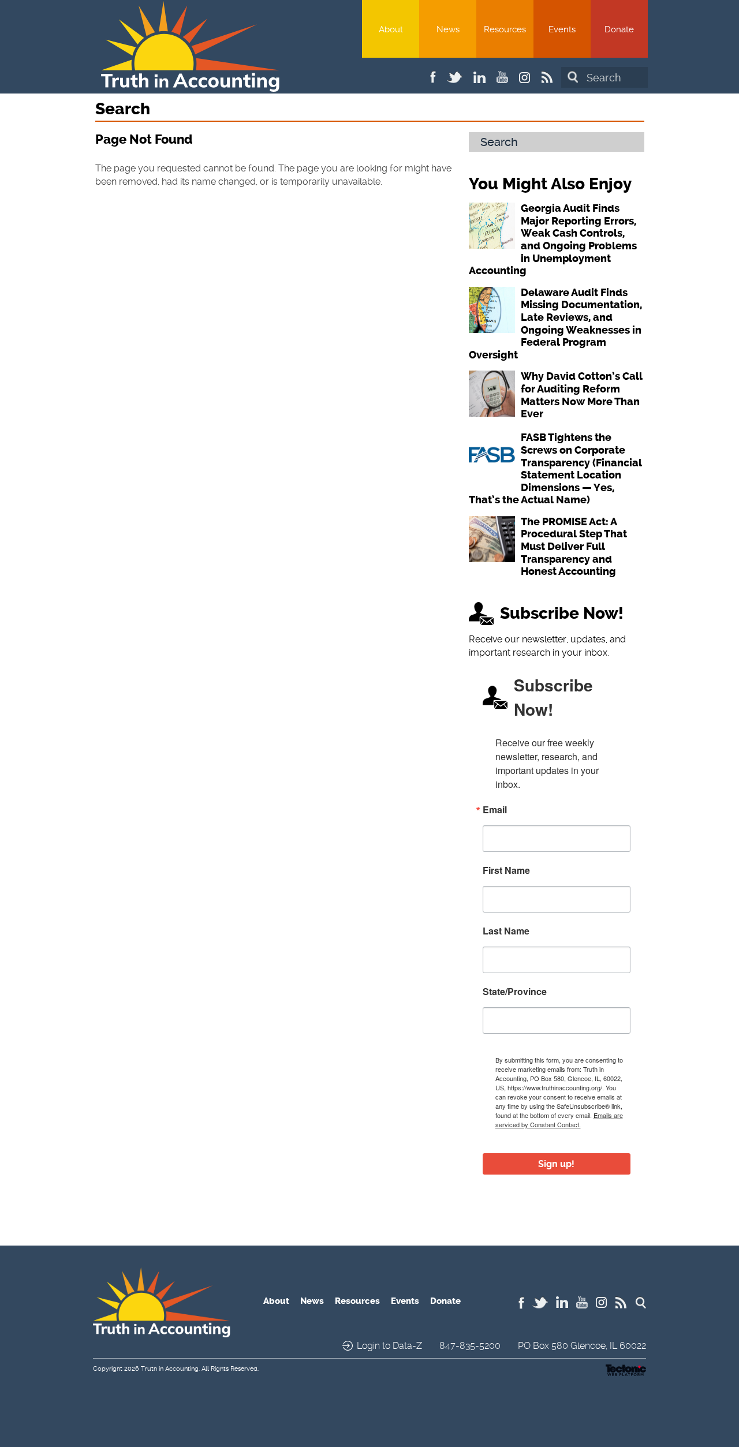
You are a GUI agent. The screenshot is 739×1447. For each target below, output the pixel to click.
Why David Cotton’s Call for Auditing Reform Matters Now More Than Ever (582, 395)
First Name (506, 870)
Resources (505, 29)
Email (495, 809)
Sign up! (556, 1163)
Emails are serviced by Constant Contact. (559, 1120)
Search (573, 77)
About (391, 29)
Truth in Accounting (170, 1369)
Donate (619, 29)
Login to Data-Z (389, 1345)
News (448, 29)
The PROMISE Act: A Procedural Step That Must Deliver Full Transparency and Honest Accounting (574, 546)
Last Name (506, 931)
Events (562, 29)
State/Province (515, 991)
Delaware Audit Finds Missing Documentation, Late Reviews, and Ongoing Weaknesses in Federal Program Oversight (555, 323)
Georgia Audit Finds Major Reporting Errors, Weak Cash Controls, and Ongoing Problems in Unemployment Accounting (553, 239)
